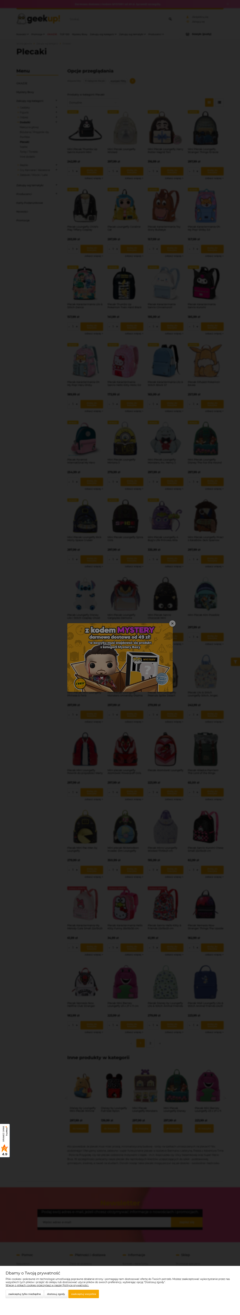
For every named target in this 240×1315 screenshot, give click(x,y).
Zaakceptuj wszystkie (83, 1294)
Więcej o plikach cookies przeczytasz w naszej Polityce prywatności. (47, 1285)
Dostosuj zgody (56, 1294)
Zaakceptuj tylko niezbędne (24, 1294)
